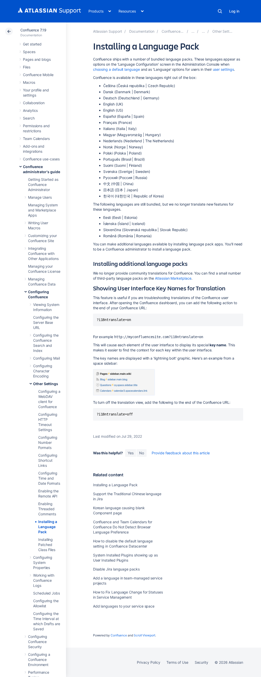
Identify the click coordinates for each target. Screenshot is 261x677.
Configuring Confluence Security (37, 641)
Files (26, 67)
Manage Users (40, 197)
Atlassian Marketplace (173, 278)
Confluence (119, 635)
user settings (223, 69)
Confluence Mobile (38, 75)
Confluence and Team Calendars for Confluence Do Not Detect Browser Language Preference (122, 527)
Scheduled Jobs (46, 593)
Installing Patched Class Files (46, 544)
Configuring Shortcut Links (47, 460)
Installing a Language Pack (47, 526)
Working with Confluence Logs (43, 580)
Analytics (30, 110)
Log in (234, 11)
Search (220, 11)
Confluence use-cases (41, 159)
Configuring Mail (46, 358)
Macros (29, 82)
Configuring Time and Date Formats (49, 478)
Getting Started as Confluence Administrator (43, 184)
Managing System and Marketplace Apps (43, 210)
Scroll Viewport (144, 635)
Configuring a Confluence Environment (39, 659)
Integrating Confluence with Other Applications (43, 253)
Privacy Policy (148, 662)
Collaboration (34, 103)
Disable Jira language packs (116, 569)
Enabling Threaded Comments (47, 509)
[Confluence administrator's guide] (192, 31)
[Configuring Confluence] (203, 31)
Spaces (29, 52)
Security (201, 662)
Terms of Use (177, 662)
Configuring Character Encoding (42, 371)
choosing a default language (116, 69)
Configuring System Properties (42, 562)
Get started (32, 44)
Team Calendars (36, 138)
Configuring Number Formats (47, 442)
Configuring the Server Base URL (46, 322)
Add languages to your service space (124, 606)
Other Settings (45, 384)
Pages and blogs (37, 59)
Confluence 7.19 (33, 30)
